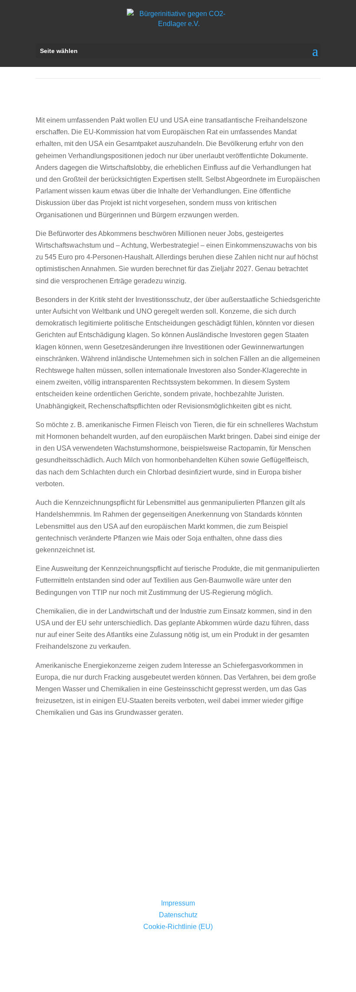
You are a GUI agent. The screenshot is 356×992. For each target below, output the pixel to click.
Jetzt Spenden (178, 812)
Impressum (178, 903)
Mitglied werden (178, 860)
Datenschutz (178, 915)
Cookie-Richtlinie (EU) (178, 926)
